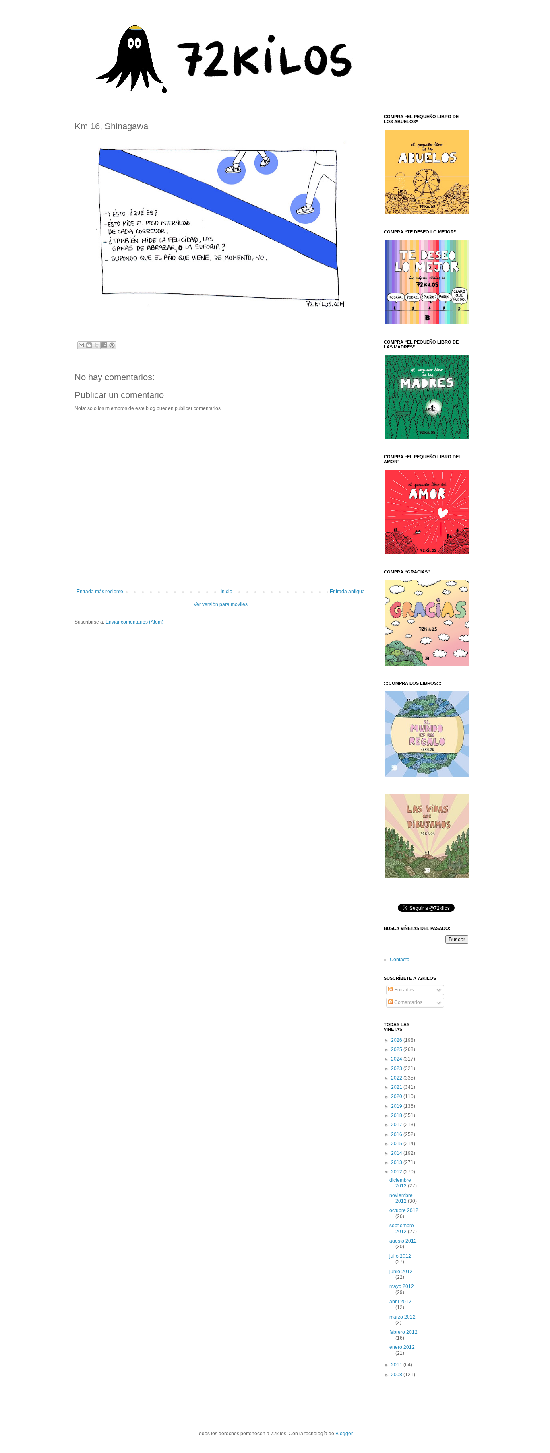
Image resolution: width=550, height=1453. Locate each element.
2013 (397, 1162)
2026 (397, 1040)
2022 (397, 1078)
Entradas (403, 990)
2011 (397, 1365)
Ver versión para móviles (221, 604)
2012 (397, 1172)
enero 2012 (402, 1347)
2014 (397, 1153)
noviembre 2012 (401, 1198)
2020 (397, 1096)
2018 (397, 1115)
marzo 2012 (402, 1317)
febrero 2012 (403, 1332)
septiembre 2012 (401, 1228)
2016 (397, 1134)
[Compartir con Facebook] (104, 345)
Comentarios (407, 1002)
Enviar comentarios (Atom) (134, 622)
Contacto (399, 959)
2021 (397, 1087)
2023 (397, 1068)
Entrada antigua (347, 591)
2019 (397, 1106)
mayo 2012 (401, 1286)
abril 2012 (400, 1302)
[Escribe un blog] (89, 345)
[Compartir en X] (97, 345)
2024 (397, 1059)
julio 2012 (400, 1256)
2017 (397, 1124)
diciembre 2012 (400, 1183)
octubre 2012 (403, 1210)
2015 (397, 1143)
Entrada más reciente (100, 591)
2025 (397, 1049)
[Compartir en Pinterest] (112, 345)
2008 (397, 1374)
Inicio (226, 591)
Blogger (343, 1434)
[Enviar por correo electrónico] (81, 345)
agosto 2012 (403, 1241)
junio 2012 (401, 1271)
